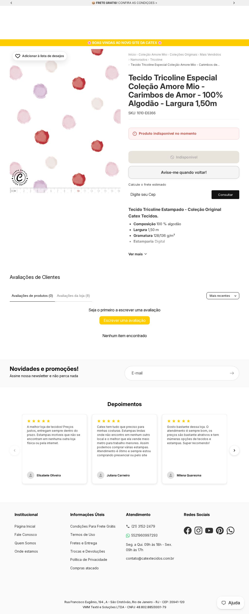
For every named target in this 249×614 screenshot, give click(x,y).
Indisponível (187, 157)
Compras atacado (84, 568)
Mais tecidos (219, 33)
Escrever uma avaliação (125, 320)
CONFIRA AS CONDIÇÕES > (137, 3)
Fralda (88, 33)
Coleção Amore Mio (153, 54)
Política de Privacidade (88, 559)
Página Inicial (25, 526)
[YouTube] (209, 530)
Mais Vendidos (210, 54)
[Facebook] (188, 530)
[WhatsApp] (230, 530)
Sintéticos (136, 33)
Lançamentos (172, 33)
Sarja (76, 33)
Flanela (102, 33)
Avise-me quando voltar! (184, 172)
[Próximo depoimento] (234, 450)
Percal (153, 33)
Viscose (118, 33)
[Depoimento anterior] (14, 450)
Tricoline (61, 33)
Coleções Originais (35, 33)
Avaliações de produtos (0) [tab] (32, 296)
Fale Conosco (26, 534)
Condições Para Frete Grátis (93, 526)
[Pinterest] (220, 530)
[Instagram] (198, 530)
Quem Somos (25, 543)
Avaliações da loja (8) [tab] (73, 296)
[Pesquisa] (18, 16)
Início (132, 54)
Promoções (196, 33)
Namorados (139, 59)
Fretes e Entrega (83, 543)
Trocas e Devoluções (87, 551)
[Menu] (6, 16)
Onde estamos (26, 551)
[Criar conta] (232, 373)
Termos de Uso (82, 534)
